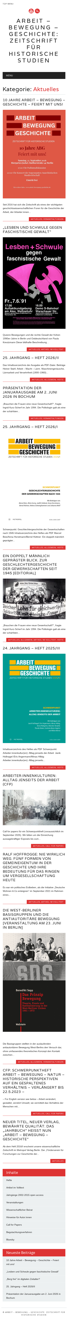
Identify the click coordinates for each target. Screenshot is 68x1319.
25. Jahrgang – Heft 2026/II (31, 358)
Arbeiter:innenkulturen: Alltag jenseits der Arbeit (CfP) (31, 779)
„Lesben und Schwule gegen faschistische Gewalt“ (32, 229)
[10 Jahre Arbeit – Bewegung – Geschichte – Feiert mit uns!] (34, 197)
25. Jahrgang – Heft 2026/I (30, 427)
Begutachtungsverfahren (19, 1232)
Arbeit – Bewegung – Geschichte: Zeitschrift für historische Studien (34, 40)
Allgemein (50, 379)
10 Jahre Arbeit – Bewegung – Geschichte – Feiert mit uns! (34, 102)
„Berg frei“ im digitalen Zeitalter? (23, 1279)
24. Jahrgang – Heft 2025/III (31, 648)
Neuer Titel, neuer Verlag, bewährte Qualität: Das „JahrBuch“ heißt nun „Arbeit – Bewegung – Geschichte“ (31, 1130)
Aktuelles (36, 219)
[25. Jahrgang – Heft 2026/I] (34, 522)
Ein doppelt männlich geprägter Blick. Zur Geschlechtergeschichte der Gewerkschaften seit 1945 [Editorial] (30, 564)
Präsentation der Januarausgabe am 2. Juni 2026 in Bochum (30, 392)
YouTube (31, 11)
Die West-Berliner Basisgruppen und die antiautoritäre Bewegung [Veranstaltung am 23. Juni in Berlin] (32, 919)
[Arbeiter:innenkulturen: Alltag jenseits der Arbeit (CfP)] (34, 824)
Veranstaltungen (53, 219)
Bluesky (10, 1239)
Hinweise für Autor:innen (19, 1217)
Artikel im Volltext (52, 349)
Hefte (60, 379)
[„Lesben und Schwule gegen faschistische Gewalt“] (34, 328)
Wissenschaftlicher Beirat (19, 1210)
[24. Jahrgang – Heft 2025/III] (34, 742)
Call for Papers (55, 846)
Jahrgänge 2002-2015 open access (24, 1195)
